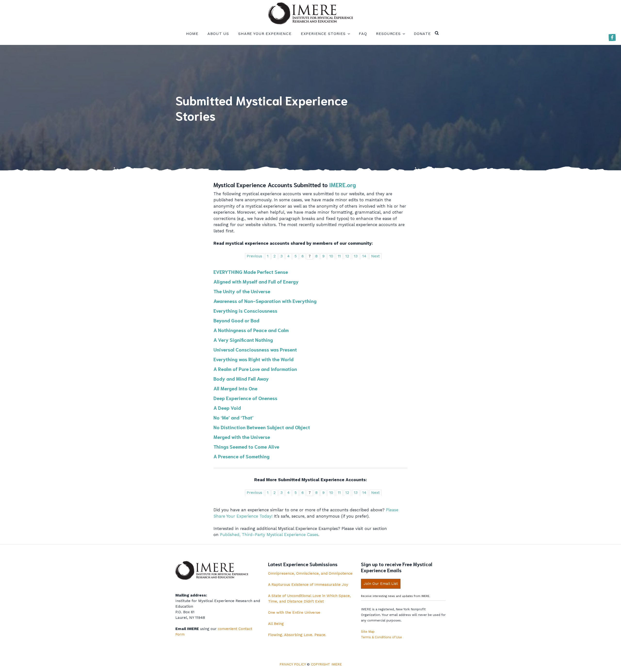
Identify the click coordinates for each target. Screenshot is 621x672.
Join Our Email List (381, 583)
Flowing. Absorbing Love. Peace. (297, 635)
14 (364, 256)
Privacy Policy (292, 664)
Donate (422, 33)
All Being (276, 624)
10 (331, 256)
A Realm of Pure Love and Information (255, 369)
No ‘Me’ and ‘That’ (233, 417)
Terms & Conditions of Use (381, 637)
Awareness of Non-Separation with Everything (265, 301)
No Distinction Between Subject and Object (261, 427)
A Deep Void (227, 407)
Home (192, 33)
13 (356, 256)
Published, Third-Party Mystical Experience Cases (269, 534)
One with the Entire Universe (294, 612)
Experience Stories (323, 33)
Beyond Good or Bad (236, 320)
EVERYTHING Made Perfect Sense (250, 272)
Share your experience (265, 33)
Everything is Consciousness (245, 310)
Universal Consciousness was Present (255, 349)
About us (218, 33)
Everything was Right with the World (253, 359)
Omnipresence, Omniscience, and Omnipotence (310, 573)
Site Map (368, 631)
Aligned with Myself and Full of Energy (256, 281)
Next (375, 256)
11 (339, 256)
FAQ (363, 33)
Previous (254, 256)
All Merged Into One (235, 388)
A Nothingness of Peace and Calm (251, 330)
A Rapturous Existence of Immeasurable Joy (308, 584)
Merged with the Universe (241, 437)
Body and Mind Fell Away (241, 378)
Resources (388, 33)
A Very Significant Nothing (243, 339)
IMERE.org (342, 184)
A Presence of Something (241, 456)
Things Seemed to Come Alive (246, 446)
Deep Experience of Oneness (245, 398)
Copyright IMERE (326, 664)
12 (347, 256)
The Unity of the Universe (241, 291)
